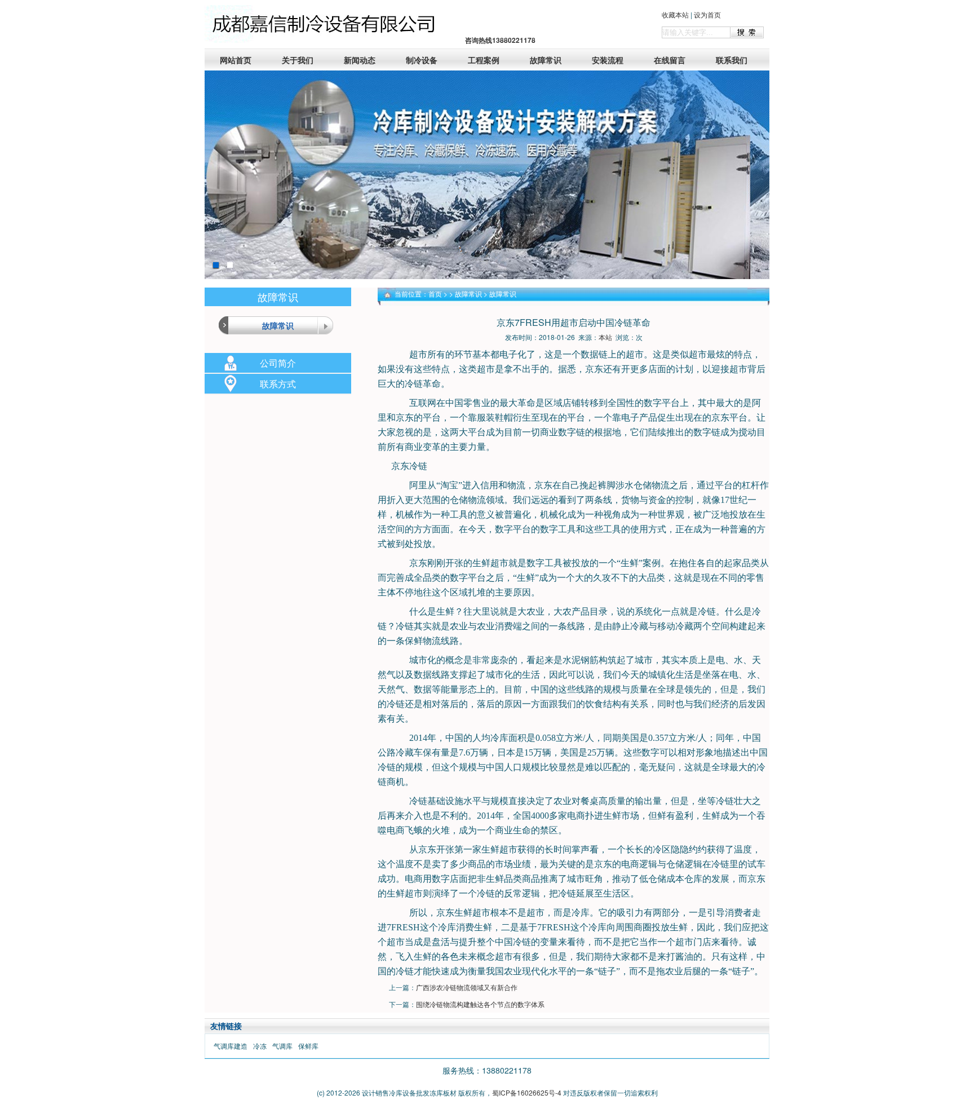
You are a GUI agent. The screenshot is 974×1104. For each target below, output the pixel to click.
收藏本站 (675, 14)
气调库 (282, 1045)
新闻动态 (359, 59)
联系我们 (731, 59)
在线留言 (669, 59)
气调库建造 (230, 1045)
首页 (435, 293)
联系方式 (278, 383)
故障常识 (545, 59)
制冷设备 (421, 59)
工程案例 (483, 59)
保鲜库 (308, 1045)
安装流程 (607, 59)
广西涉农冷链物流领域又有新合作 (466, 987)
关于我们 (297, 59)
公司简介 (278, 362)
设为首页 (707, 14)
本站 (605, 337)
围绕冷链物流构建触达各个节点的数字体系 (480, 1004)
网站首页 (235, 59)
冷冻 (260, 1045)
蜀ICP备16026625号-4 (526, 1092)
